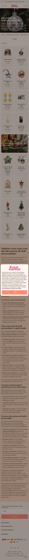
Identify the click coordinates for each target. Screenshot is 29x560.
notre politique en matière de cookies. (11, 288)
